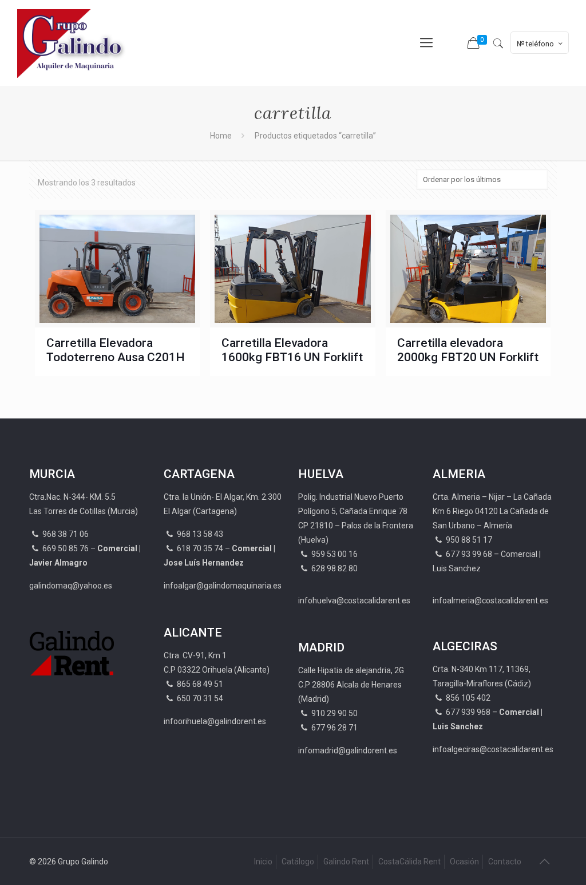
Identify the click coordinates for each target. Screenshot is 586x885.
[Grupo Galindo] (73, 43)
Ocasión (464, 861)
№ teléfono (535, 43)
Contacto (504, 861)
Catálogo (298, 861)
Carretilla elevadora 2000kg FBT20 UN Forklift (468, 350)
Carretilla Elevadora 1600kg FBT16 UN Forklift (292, 350)
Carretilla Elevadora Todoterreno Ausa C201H (115, 350)
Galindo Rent (346, 861)
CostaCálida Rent (409, 861)
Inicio (263, 861)
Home (221, 135)
